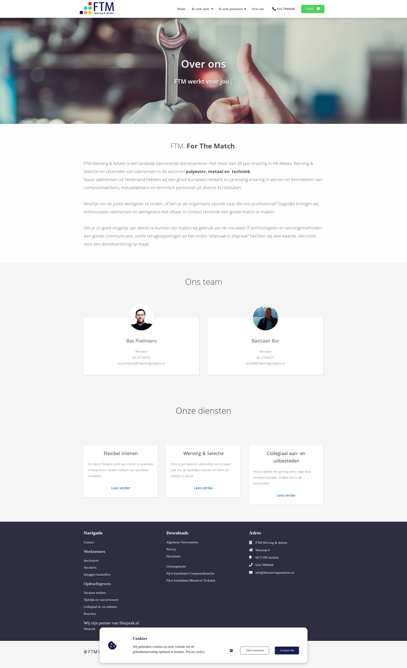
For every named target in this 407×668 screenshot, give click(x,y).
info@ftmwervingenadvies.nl (274, 572)
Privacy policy (195, 652)
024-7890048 (264, 565)
